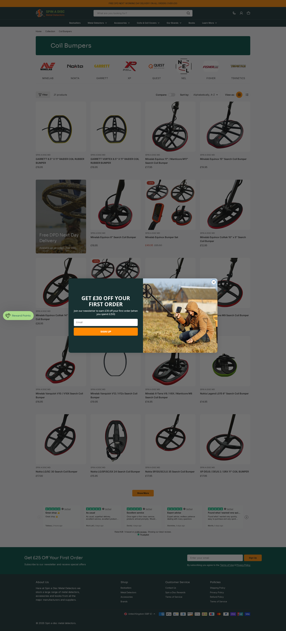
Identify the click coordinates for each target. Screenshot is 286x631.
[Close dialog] (213, 282)
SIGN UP (105, 331)
